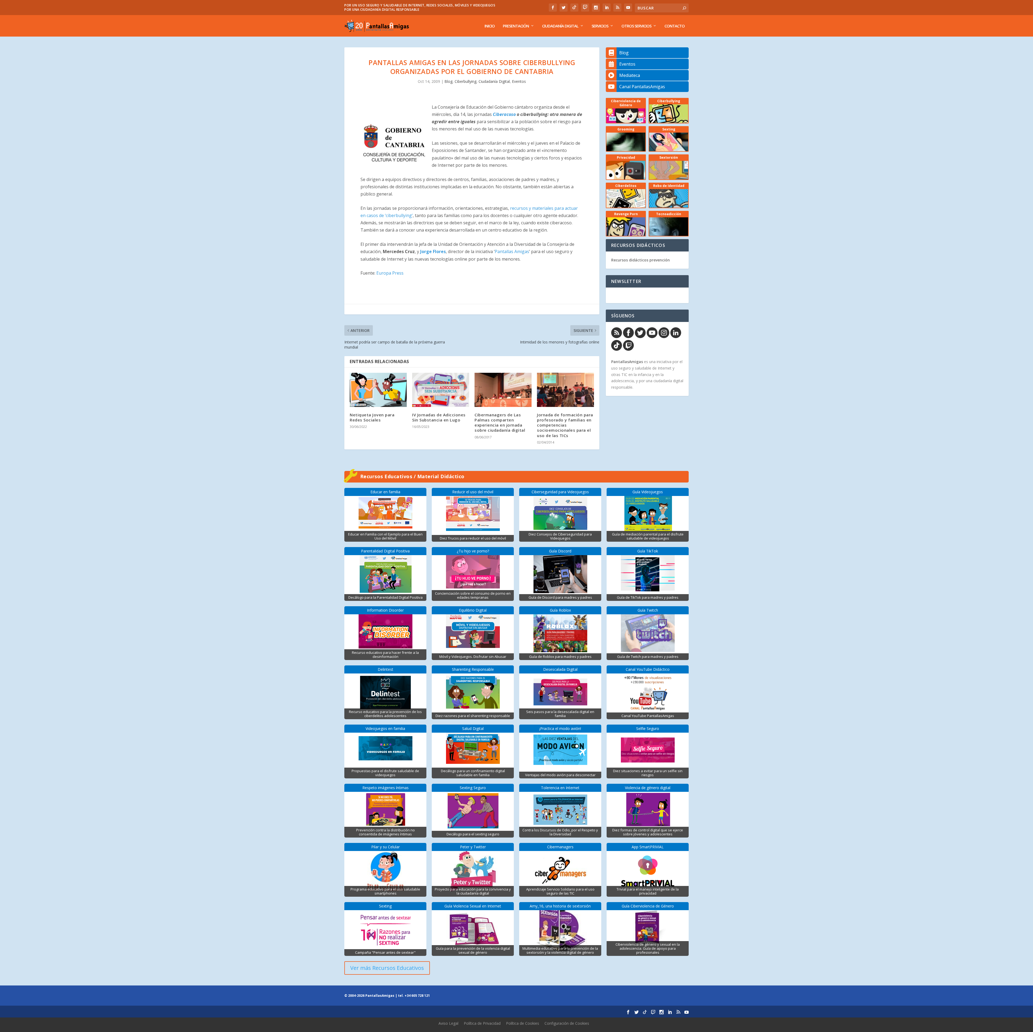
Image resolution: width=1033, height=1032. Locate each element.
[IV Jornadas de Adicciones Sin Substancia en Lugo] (440, 390)
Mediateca (629, 75)
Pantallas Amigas (512, 251)
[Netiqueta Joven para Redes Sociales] (378, 390)
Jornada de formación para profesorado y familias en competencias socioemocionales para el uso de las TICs (565, 425)
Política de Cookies (522, 1023)
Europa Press (390, 273)
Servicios (600, 26)
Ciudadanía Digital (560, 26)
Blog (448, 81)
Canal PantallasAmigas (642, 87)
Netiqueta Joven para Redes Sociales (372, 417)
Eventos (519, 81)
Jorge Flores (433, 251)
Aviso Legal (448, 1023)
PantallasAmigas (627, 361)
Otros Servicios (636, 26)
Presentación (516, 26)
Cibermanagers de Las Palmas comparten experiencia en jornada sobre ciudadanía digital (500, 422)
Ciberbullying (465, 81)
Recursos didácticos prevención (640, 260)
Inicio (489, 26)
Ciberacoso (504, 114)
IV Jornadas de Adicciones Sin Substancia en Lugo (439, 417)
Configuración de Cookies (566, 1023)
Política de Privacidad (482, 1023)
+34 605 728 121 (417, 995)
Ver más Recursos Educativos (387, 967)
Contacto (674, 26)
